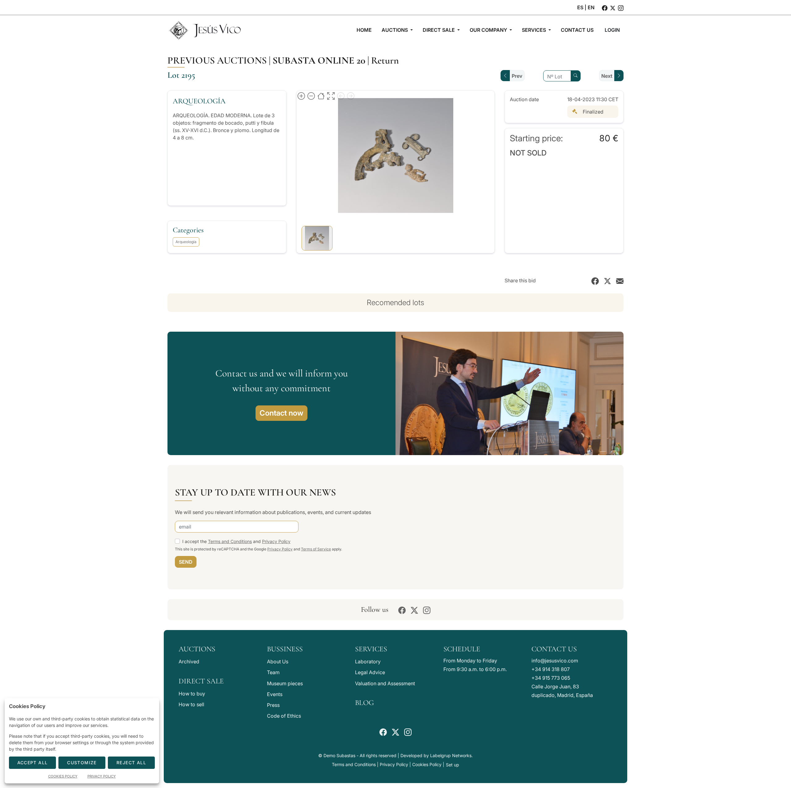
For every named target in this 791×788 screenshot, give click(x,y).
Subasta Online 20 (319, 60)
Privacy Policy (276, 541)
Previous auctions (217, 60)
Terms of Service (316, 549)
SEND (185, 562)
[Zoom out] (311, 96)
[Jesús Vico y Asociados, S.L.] (204, 30)
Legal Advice (370, 672)
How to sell (191, 704)
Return (385, 60)
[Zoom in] (301, 96)
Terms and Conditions (230, 541)
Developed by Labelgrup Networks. (436, 755)
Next (606, 76)
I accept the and (236, 541)
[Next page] (350, 96)
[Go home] (321, 96)
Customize (82, 762)
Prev (517, 76)
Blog (364, 702)
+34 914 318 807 (550, 669)
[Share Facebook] (595, 280)
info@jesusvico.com (554, 660)
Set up (452, 764)
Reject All (131, 762)
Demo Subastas (339, 755)
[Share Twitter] (607, 280)
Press (273, 705)
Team (273, 672)
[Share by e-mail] (620, 280)
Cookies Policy (427, 764)
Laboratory (368, 661)
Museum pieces (285, 683)
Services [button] (534, 30)
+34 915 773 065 (550, 678)
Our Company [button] (489, 30)
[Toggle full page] (331, 96)
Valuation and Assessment (385, 683)
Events (274, 694)
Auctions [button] (395, 30)
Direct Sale (201, 681)
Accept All (32, 762)
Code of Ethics (284, 716)
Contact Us (554, 649)
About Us (277, 661)
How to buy (192, 694)
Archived (189, 661)
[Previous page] (341, 96)
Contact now (281, 413)
